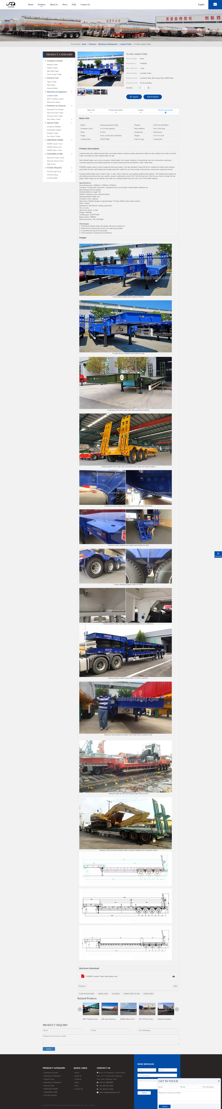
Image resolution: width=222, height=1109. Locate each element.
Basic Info (91, 110)
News (65, 4)
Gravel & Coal (53, 78)
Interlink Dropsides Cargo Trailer (136, 1019)
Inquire (135, 97)
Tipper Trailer (52, 82)
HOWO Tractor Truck (54, 144)
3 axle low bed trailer (86, 994)
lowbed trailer (148, 994)
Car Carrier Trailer (53, 136)
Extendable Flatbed (54, 130)
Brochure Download (165, 110)
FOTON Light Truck (54, 171)
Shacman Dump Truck (55, 161)
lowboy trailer (103, 994)
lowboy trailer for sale (131, 994)
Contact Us (85, 4)
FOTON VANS (52, 178)
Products (41, 4)
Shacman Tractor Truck (55, 158)
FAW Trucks (51, 164)
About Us (54, 4)
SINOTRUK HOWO (55, 140)
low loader (116, 994)
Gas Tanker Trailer (53, 119)
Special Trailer (53, 123)
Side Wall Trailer (53, 71)
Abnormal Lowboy (53, 102)
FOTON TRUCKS (54, 168)
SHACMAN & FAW (55, 154)
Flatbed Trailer (52, 68)
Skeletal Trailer (52, 65)
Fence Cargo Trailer (54, 74)
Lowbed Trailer (52, 96)
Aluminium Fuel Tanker (55, 109)
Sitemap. (92, 1105)
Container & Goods (55, 61)
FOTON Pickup (52, 175)
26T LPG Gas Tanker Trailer (117, 1019)
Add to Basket (152, 97)
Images (140, 110)
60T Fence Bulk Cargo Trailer (174, 1019)
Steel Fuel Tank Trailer (55, 113)
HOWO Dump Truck (54, 147)
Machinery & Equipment (57, 92)
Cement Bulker (52, 88)
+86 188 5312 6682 (106, 1086)
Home (30, 4)
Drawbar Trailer (52, 133)
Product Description (116, 110)
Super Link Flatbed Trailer (155, 1019)
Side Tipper (51, 85)
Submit (48, 1049)
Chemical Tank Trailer (55, 116)
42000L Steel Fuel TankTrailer (99, 1019)
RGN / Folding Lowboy (55, 99)
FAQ (74, 4)
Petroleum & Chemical (56, 106)
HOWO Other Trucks (54, 150)
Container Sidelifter (54, 127)
